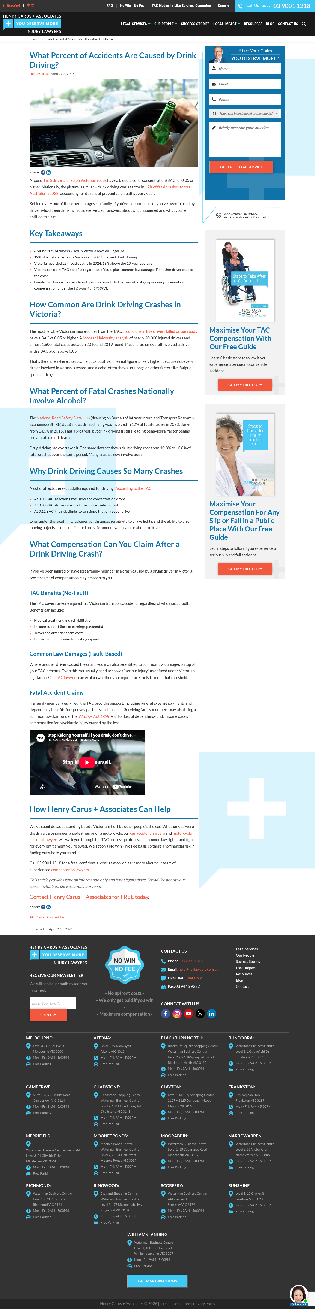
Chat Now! (194, 978)
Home (33, 39)
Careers (223, 5)
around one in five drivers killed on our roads (159, 331)
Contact (242, 986)
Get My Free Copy (245, 384)
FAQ (110, 5)
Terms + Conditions (175, 1303)
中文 (30, 5)
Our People (164, 24)
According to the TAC (133, 488)
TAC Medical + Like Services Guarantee (181, 5)
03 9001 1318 (192, 960)
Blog (270, 24)
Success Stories (195, 24)
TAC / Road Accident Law (48, 917)
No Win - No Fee (132, 5)
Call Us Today (278, 5)
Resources (253, 24)
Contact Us (288, 24)
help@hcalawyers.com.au (198, 969)
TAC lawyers (66, 677)
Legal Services (134, 24)
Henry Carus (39, 74)
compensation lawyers (70, 869)
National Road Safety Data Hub (63, 417)
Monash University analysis (106, 338)
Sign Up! (48, 1015)
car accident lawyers (147, 833)
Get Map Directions (157, 1281)
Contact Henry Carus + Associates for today (89, 896)
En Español (11, 5)
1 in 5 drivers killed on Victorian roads (75, 180)
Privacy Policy (204, 1303)
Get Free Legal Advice (241, 167)
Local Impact (225, 24)
